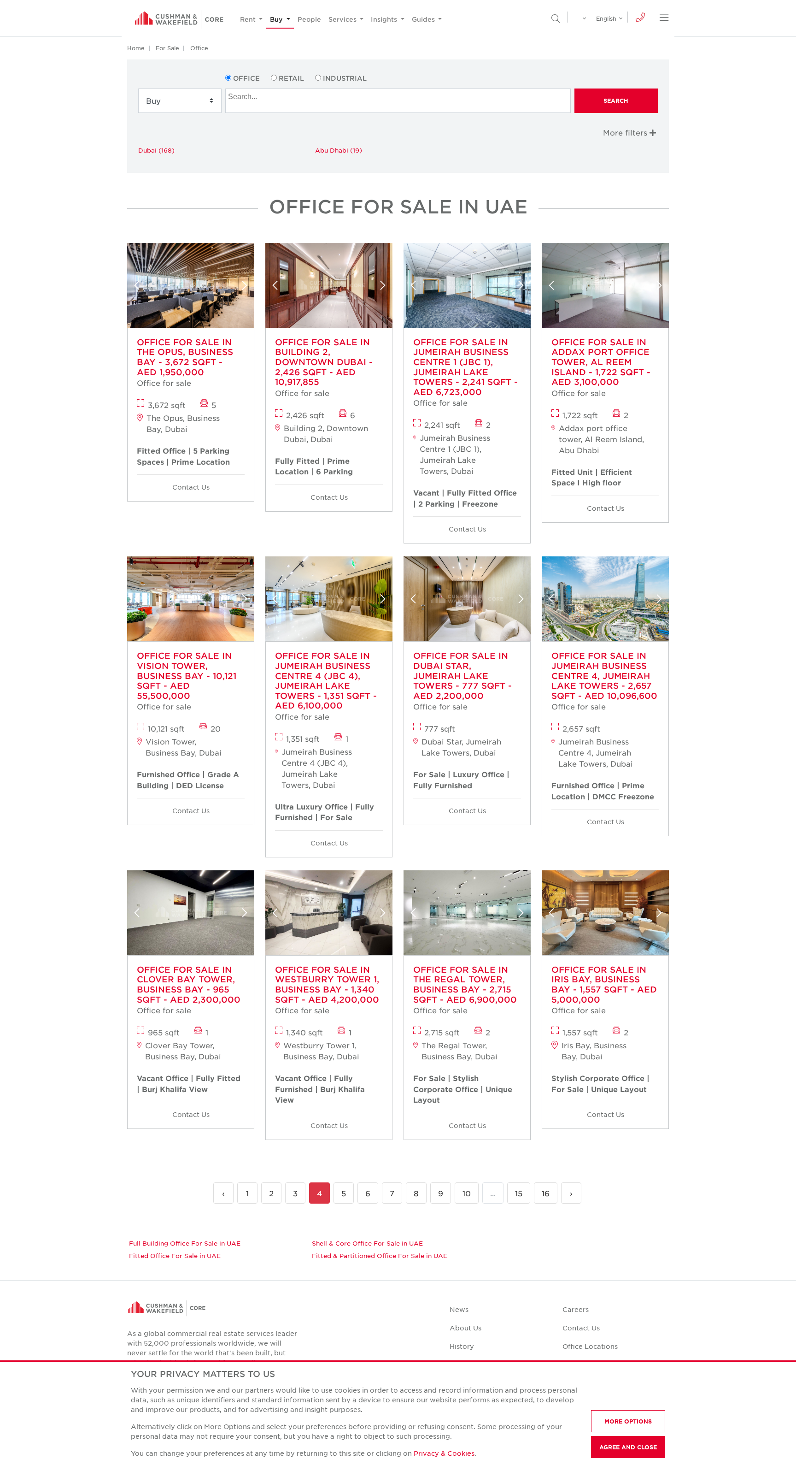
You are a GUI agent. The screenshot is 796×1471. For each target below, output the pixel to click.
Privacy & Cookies (444, 1453)
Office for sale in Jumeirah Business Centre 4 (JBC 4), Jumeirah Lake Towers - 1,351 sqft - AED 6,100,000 (326, 680)
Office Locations (590, 1346)
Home (136, 48)
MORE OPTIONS (628, 1421)
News (459, 1309)
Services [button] (343, 19)
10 (466, 1193)
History (462, 1346)
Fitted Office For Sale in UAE (175, 1255)
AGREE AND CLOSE (628, 1447)
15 (518, 1193)
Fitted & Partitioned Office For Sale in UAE (379, 1255)
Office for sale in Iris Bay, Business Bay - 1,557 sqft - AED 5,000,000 (604, 984)
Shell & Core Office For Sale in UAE (367, 1243)
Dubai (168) (156, 150)
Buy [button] (277, 19)
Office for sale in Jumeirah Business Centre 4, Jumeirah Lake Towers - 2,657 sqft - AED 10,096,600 (604, 675)
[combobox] (397, 101)
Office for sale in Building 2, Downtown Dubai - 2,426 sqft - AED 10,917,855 (324, 362)
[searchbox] (399, 95)
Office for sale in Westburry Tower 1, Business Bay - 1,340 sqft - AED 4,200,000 (327, 984)
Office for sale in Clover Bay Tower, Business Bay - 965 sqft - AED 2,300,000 (188, 984)
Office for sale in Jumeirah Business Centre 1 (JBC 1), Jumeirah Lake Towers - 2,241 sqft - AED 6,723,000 (465, 367)
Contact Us (191, 487)
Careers (575, 1309)
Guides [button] (424, 19)
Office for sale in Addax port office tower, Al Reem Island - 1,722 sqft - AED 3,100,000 (600, 362)
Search (615, 100)
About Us (465, 1327)
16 (546, 1193)
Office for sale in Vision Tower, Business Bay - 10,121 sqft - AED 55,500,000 (186, 675)
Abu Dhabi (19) (338, 150)
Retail (291, 78)
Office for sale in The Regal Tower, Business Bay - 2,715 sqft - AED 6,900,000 (465, 984)
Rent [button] (249, 19)
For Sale (167, 48)
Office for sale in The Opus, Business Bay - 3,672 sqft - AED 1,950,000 (185, 357)
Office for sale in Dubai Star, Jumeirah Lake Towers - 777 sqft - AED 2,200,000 (462, 675)
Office (199, 48)
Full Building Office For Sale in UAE (184, 1243)
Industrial (345, 78)
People (309, 19)
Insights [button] (385, 19)
